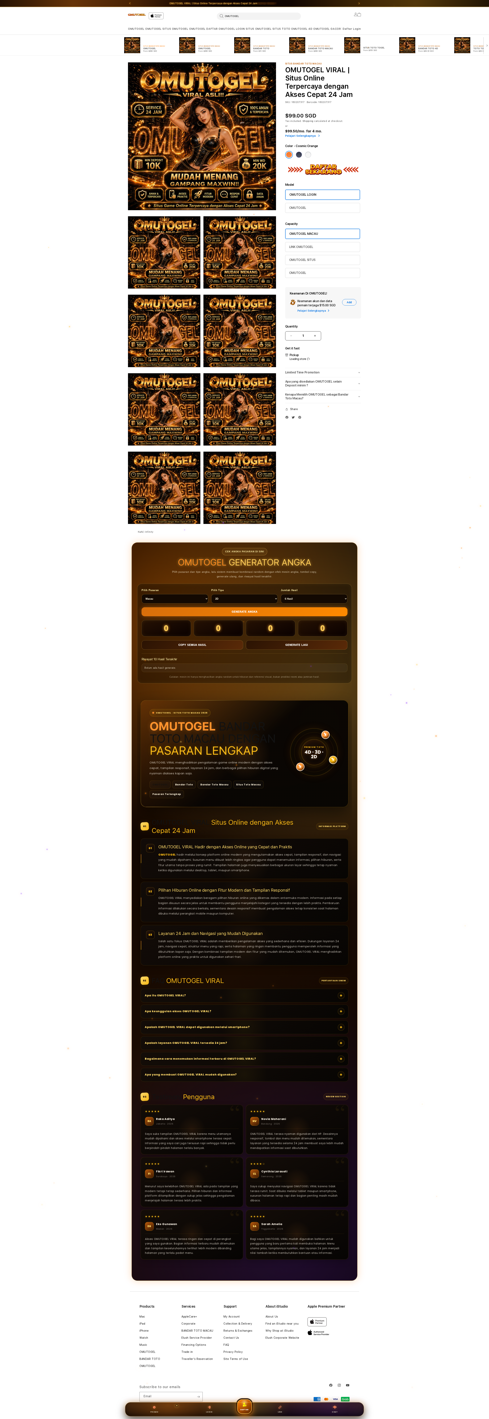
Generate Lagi (296, 645)
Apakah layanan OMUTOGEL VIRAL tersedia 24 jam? (186, 1043)
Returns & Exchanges (237, 1330)
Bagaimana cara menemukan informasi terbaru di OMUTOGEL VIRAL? (200, 1059)
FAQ (226, 1344)
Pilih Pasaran (150, 590)
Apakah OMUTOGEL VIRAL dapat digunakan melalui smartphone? (197, 1027)
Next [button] (359, 3)
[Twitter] (294, 418)
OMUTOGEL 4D (302, 28)
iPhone (144, 1330)
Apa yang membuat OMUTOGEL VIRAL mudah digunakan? (191, 1074)
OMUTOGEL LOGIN (232, 28)
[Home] (137, 15)
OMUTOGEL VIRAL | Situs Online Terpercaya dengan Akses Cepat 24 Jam (222, 3)
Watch (143, 1337)
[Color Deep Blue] (299, 155)
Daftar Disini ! (267, 3)
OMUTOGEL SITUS (302, 260)
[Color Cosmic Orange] (289, 154)
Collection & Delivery (237, 1323)
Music (143, 1344)
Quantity (291, 326)
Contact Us (231, 1337)
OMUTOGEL (136, 28)
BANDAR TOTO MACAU (197, 1330)
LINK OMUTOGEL (301, 247)
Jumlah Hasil (289, 590)
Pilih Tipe (217, 590)
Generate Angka (244, 611)
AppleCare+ (189, 1316)
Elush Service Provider (196, 1337)
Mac (142, 1316)
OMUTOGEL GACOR (327, 28)
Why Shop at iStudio (280, 1330)
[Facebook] (288, 418)
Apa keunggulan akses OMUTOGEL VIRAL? (178, 1011)
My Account (231, 1316)
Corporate (188, 1323)
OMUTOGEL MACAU (303, 234)
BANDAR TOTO (149, 1358)
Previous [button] (130, 3)
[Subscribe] (198, 1396)
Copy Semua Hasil (192, 645)
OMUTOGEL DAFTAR (203, 28)
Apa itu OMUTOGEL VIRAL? (165, 995)
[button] (136, 29)
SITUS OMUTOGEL (175, 28)
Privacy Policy (233, 1351)
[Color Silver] (308, 155)
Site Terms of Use (235, 1358)
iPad (142, 1323)
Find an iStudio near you (282, 1323)
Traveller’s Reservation (197, 1358)
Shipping (308, 121)
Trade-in (187, 1351)
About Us (272, 1316)
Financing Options (193, 1344)
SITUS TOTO (281, 28)
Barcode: (312, 102)
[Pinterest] (300, 418)
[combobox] (259, 16)
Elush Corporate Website (282, 1337)
